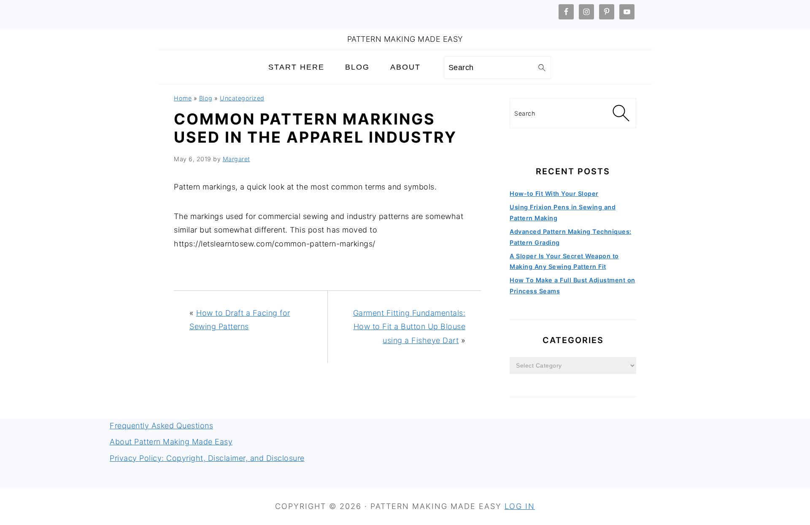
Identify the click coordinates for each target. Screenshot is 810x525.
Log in (520, 506)
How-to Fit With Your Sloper (554, 193)
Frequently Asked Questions (161, 425)
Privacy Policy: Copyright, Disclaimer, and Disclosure (207, 458)
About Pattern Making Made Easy (171, 441)
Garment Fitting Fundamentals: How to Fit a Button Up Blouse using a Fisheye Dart (409, 327)
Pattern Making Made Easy (405, 39)
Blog (206, 98)
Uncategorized (242, 98)
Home (183, 98)
